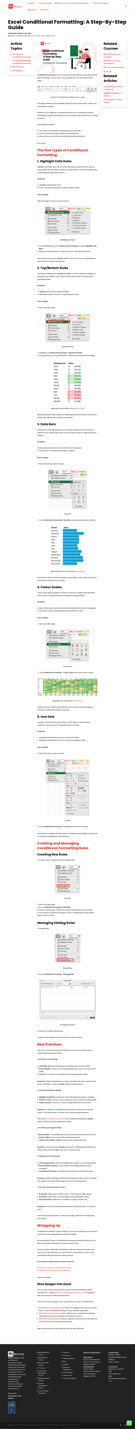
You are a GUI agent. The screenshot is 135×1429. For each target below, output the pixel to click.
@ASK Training (17, 36)
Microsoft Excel (32, 36)
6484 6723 (117, 1374)
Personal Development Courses (42, 1386)
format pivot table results (55, 1119)
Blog (64, 1361)
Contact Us (44, 10)
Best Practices (18, 67)
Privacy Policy (67, 1375)
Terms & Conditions (69, 1378)
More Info (32, 10)
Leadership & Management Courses (42, 1373)
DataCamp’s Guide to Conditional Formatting (55, 1268)
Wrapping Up (17, 70)
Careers (65, 1364)
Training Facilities (68, 1358)
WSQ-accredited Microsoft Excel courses (71, 1292)
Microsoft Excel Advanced (114, 67)
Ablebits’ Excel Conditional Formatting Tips (54, 1270)
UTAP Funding (68, 1372)
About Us (66, 1352)
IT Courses (41, 1368)
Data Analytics (48, 36)
